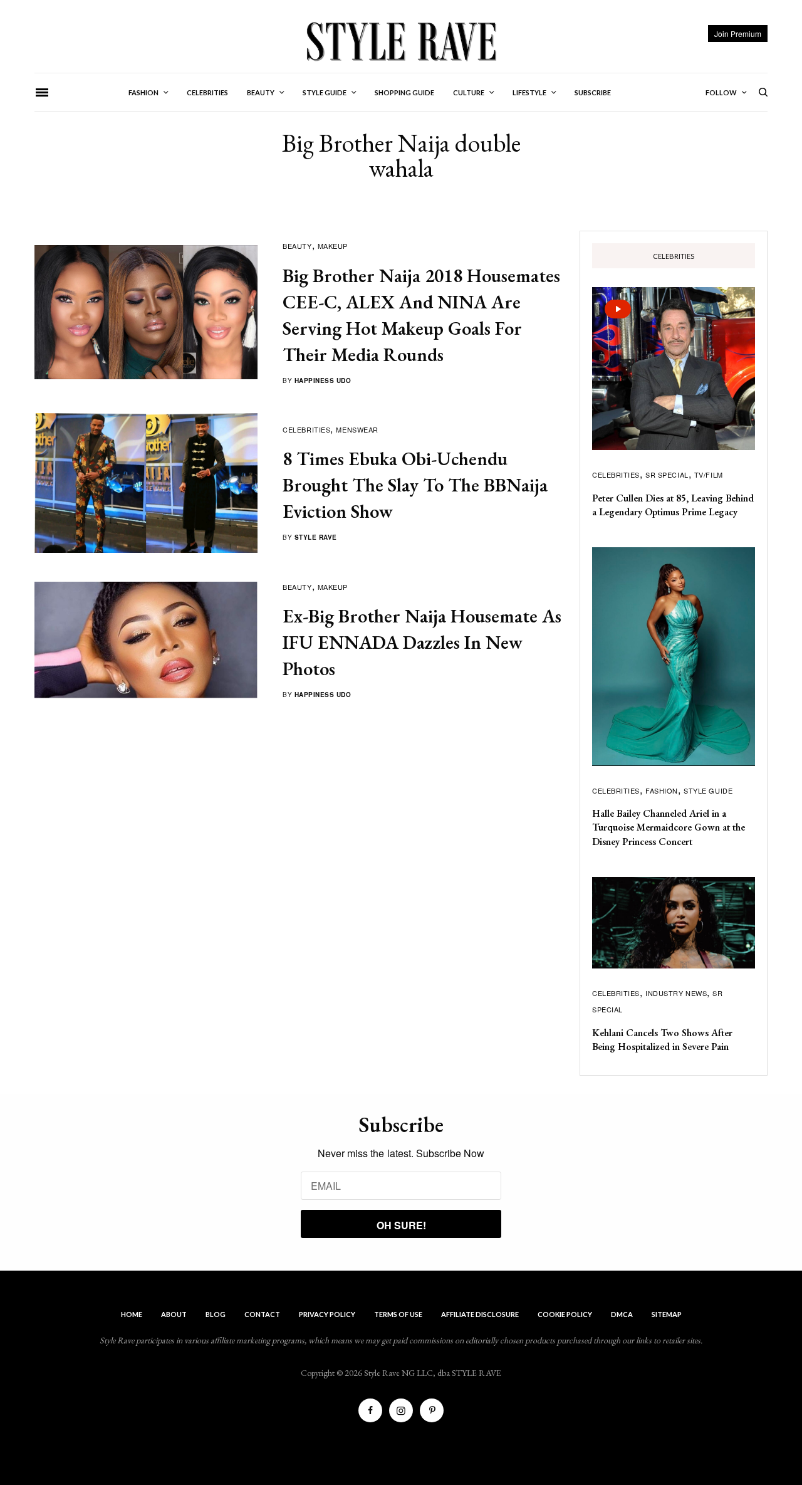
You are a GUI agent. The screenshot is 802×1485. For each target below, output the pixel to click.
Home (131, 1314)
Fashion (661, 790)
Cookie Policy (565, 1314)
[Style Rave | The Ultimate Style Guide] (401, 41)
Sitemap (667, 1314)
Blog (216, 1314)
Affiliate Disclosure (480, 1314)
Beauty (297, 246)
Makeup (333, 246)
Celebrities (306, 429)
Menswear (357, 429)
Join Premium (737, 33)
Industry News (676, 993)
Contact (262, 1314)
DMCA (622, 1314)
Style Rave (315, 537)
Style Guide (708, 790)
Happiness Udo (323, 380)
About (174, 1314)
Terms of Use (398, 1314)
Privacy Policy (327, 1314)
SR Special (667, 475)
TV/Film (708, 475)
